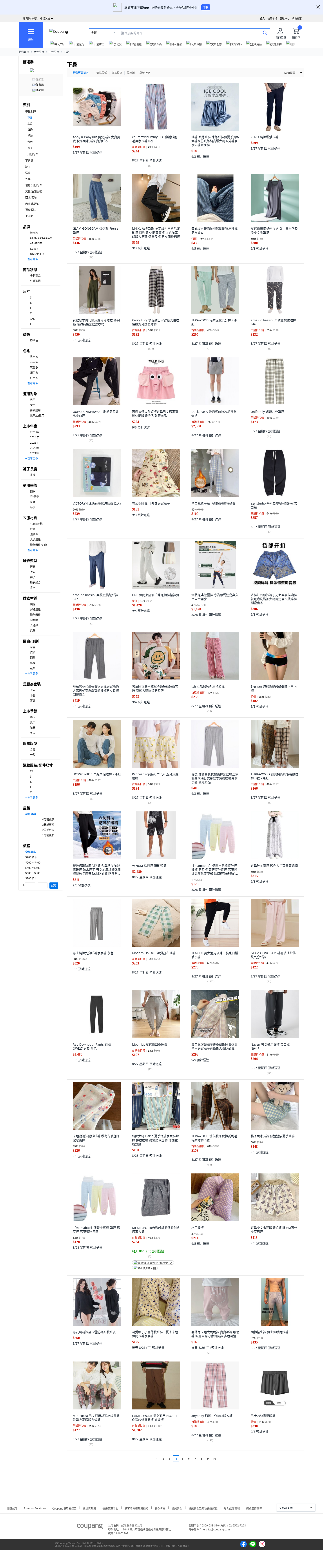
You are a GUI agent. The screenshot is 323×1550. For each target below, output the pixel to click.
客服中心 (284, 18)
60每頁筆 (289, 73)
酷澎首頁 (24, 52)
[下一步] (222, 1458)
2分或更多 (48, 830)
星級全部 (30, 814)
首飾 (30, 130)
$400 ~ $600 (32, 868)
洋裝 (28, 173)
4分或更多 (48, 819)
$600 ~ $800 (32, 873)
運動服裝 (30, 210)
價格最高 (117, 73)
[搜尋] (265, 32)
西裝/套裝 (31, 197)
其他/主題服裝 (33, 191)
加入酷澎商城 (232, 1508)
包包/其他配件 (33, 185)
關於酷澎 (12, 1508)
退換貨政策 (89, 1508)
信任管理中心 (110, 1508)
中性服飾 (54, 52)
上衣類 (29, 216)
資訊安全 (177, 1508)
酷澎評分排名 (81, 73)
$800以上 (31, 878)
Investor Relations (35, 1507)
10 (214, 1458)
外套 (28, 179)
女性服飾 (39, 52)
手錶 (30, 136)
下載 (205, 7)
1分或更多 (48, 835)
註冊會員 (272, 18)
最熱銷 (131, 73)
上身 (30, 123)
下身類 (29, 161)
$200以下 (31, 857)
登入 (262, 18)
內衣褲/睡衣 (32, 204)
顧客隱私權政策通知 (136, 1508)
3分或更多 (48, 825)
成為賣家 (297, 18)
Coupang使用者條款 (64, 1508)
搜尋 (53, 885)
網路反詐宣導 (254, 1508)
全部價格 (30, 852)
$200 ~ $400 (32, 862)
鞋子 (30, 148)
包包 (30, 142)
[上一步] (148, 1458)
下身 (66, 52)
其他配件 (32, 154)
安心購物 (160, 1508)
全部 (94, 33)
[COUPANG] (90, 1527)
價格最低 (101, 73)
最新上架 (144, 73)
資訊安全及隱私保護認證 (203, 1508)
